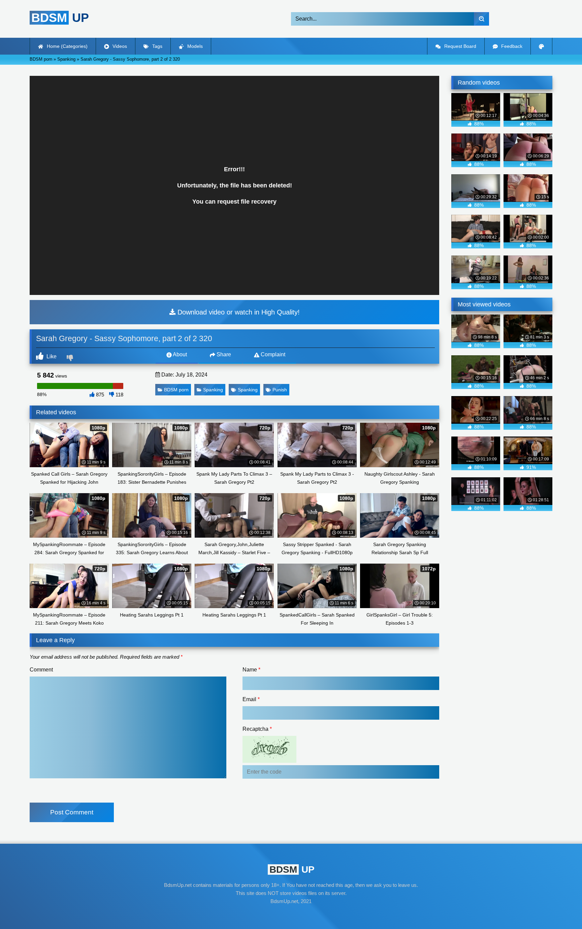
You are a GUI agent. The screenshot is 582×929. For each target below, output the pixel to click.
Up (60, 18)
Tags (156, 46)
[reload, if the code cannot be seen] (269, 761)
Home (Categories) (66, 46)
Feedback (511, 46)
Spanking (213, 389)
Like (51, 356)
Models (194, 46)
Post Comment (71, 812)
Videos (119, 46)
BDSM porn (176, 389)
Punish (279, 389)
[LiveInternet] (291, 914)
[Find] (481, 19)
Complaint (272, 354)
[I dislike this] (71, 359)
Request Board (459, 46)
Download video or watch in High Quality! (237, 312)
